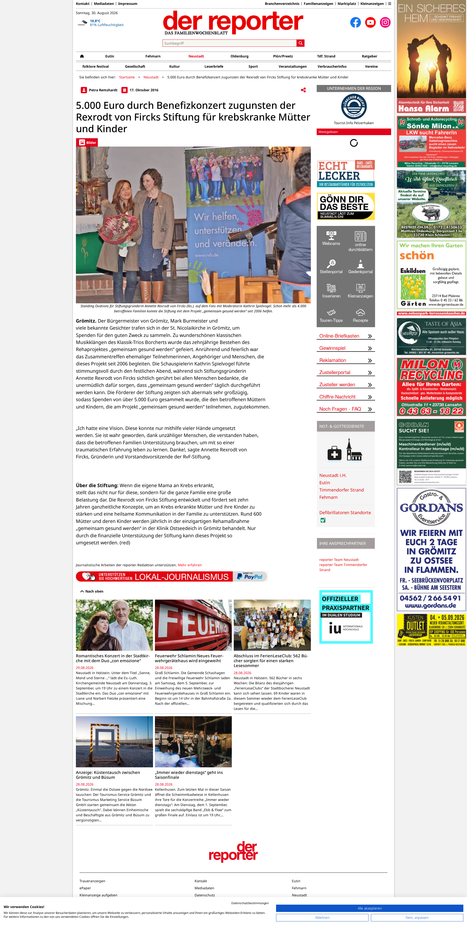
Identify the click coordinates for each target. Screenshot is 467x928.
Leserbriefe (214, 66)
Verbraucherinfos (332, 66)
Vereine (371, 66)
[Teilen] (303, 90)
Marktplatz (347, 3)
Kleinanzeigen (372, 3)
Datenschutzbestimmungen (250, 903)
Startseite (127, 77)
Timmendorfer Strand (341, 490)
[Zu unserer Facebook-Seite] (355, 22)
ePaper (85, 888)
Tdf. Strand (326, 56)
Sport (253, 66)
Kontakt (83, 3)
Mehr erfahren (190, 565)
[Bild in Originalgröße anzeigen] (193, 225)
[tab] (87, 142)
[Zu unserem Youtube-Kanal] (370, 22)
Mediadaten (104, 3)
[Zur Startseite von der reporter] (233, 22)
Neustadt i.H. (333, 475)
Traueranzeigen (92, 881)
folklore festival (95, 66)
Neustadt (196, 56)
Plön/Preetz (283, 56)
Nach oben (93, 591)
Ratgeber (369, 56)
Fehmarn (153, 56)
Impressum (127, 3)
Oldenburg (240, 56)
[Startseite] (82, 56)
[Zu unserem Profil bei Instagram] (385, 22)
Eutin (109, 56)
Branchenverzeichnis (282, 3)
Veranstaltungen (293, 66)
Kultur (174, 66)
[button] (389, 3)
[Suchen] (301, 43)
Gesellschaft (135, 66)
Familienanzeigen (318, 3)
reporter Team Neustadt (339, 559)
